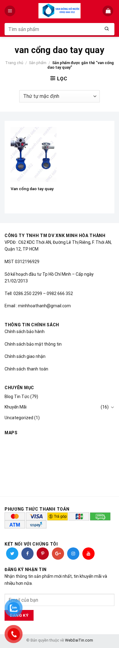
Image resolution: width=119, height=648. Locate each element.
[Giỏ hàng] (108, 10)
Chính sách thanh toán (26, 368)
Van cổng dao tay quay (32, 188)
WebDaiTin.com (79, 640)
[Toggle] (112, 407)
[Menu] (10, 10)
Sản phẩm (37, 62)
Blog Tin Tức (17, 396)
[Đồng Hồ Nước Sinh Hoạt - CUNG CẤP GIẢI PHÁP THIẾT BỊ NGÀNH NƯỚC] (60, 10)
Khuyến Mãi (16, 407)
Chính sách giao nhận (25, 356)
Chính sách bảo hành (25, 331)
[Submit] (106, 29)
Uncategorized (19, 417)
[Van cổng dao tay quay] (33, 154)
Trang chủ (14, 62)
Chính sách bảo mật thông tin (33, 344)
